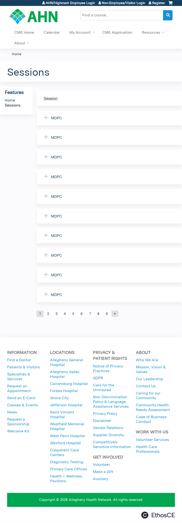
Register (158, 3)
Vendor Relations (108, 428)
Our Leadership (149, 379)
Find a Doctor (19, 360)
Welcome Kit (18, 431)
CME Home (24, 32)
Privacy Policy (105, 413)
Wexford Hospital (65, 443)
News (12, 412)
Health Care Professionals (147, 449)
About (19, 43)
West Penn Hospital (67, 436)
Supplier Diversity (108, 435)
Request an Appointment (19, 388)
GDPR (98, 378)
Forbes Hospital (64, 391)
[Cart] (170, 4)
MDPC (56, 118)
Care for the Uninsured (103, 387)
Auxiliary (100, 479)
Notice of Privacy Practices (108, 368)
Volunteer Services (152, 439)
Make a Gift (103, 471)
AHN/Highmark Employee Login (70, 3)
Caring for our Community (148, 395)
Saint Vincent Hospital (62, 414)
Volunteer (101, 464)
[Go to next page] (114, 313)
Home (16, 54)
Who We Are (147, 360)
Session (51, 98)
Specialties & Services (18, 376)
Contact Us (146, 386)
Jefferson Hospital (66, 405)
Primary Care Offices (68, 469)
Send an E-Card (21, 398)
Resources (151, 32)
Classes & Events (22, 405)
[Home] (33, 16)
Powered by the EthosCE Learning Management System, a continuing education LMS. (158, 515)
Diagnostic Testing (66, 462)
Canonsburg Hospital (69, 383)
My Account (80, 32)
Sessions (12, 105)
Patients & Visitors (23, 367)
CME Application (117, 32)
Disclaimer (102, 420)
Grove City (59, 398)
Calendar (52, 32)
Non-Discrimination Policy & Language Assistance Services (111, 402)
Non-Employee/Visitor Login (123, 3)
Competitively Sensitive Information (112, 444)
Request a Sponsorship (18, 421)
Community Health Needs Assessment (153, 407)
